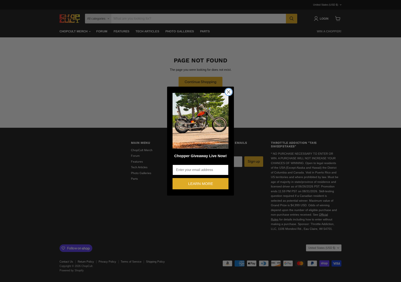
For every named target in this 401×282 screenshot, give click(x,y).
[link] (200, 121)
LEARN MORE (200, 184)
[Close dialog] (228, 92)
